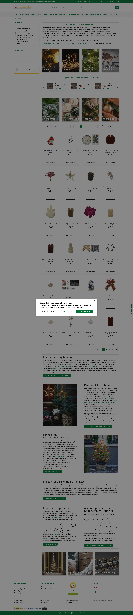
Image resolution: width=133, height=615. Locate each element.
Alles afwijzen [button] (67, 311)
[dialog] (66, 307)
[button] (47, 311)
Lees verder (87, 307)
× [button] (94, 300)
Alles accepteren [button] (84, 311)
